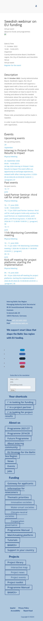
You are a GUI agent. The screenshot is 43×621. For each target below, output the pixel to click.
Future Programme (18, 438)
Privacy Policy (23, 608)
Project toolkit (15, 582)
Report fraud (28, 611)
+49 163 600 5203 (19, 320)
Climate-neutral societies (16, 514)
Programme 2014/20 (18, 433)
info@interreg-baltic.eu (19, 323)
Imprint (12, 608)
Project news (18, 572)
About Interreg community (14, 445)
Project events (18, 577)
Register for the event (12, 65)
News (10, 461)
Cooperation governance (14, 523)
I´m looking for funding (20, 402)
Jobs (9, 471)
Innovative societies (21, 502)
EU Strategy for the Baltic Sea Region (20, 454)
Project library (15, 562)
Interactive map (19, 567)
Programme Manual (18, 530)
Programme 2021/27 (18, 428)
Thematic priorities (18, 497)
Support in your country (20, 550)
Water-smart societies (22, 507)
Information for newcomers (15, 490)
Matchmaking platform (20, 535)
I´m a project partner (19, 407)
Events (11, 466)
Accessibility (15, 611)
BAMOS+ (12, 545)
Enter (13, 390)
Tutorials (12, 540)
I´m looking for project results (19, 414)
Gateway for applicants (20, 483)
